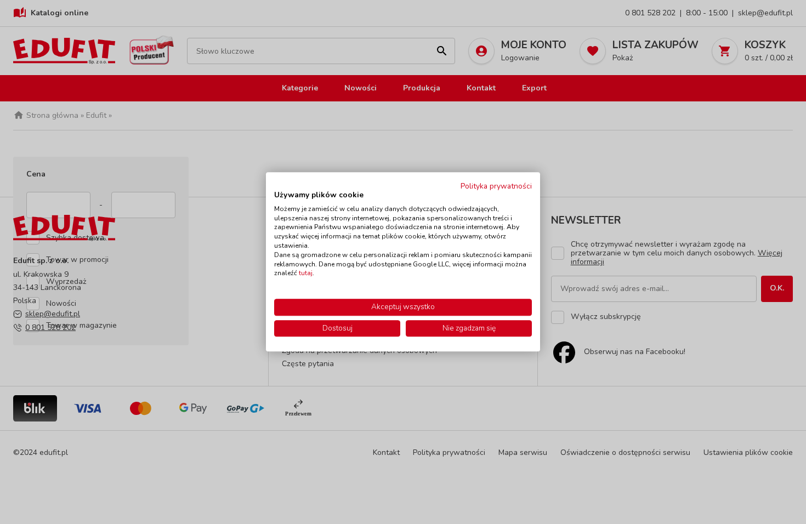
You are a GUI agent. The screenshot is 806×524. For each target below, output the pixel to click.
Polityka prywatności (496, 186)
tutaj (306, 273)
